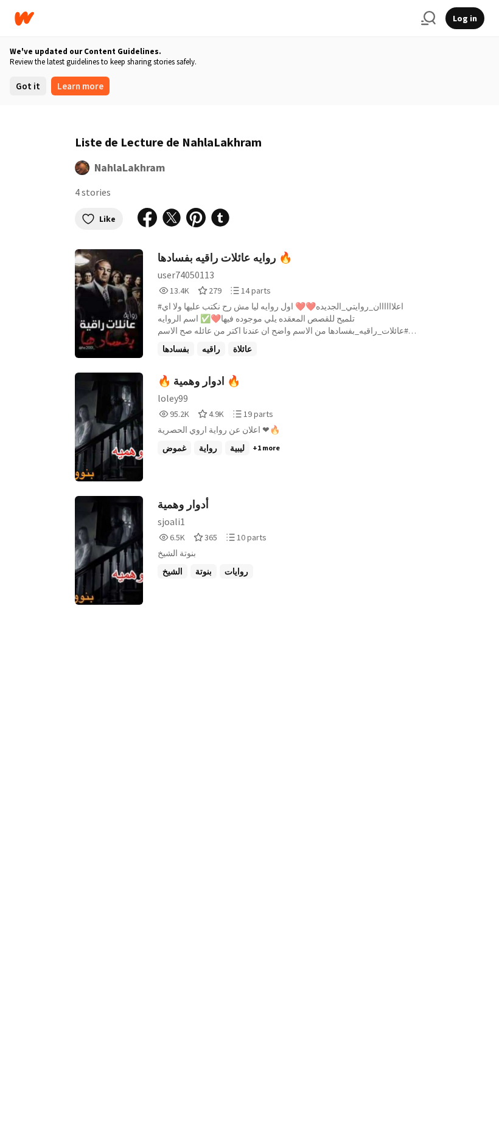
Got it (28, 86)
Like (107, 218)
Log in (465, 18)
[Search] (428, 18)
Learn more (80, 86)
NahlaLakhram (129, 167)
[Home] (213, 18)
